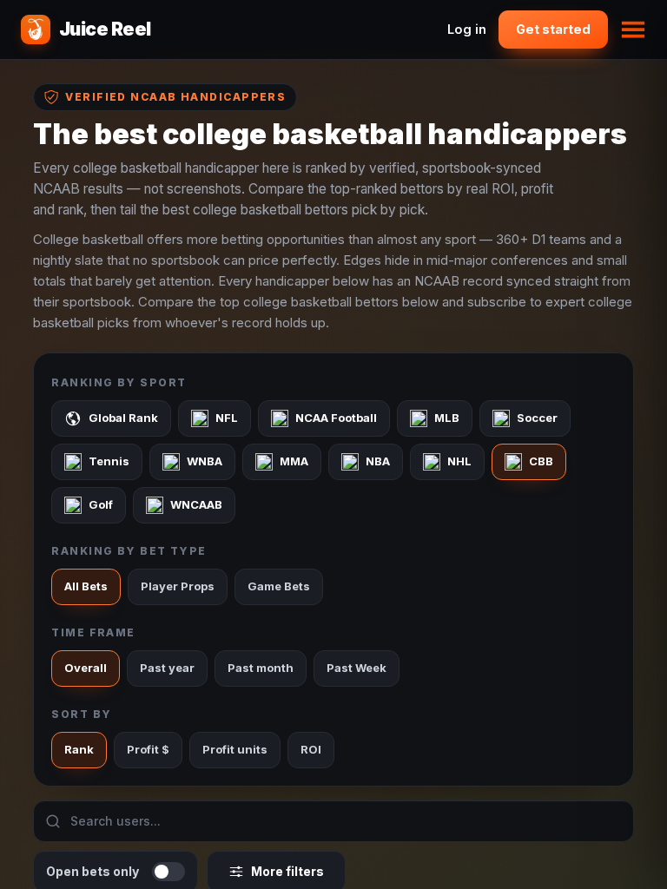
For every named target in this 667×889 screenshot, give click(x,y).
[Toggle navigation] (633, 29)
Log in (466, 29)
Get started (553, 29)
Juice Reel (105, 29)
